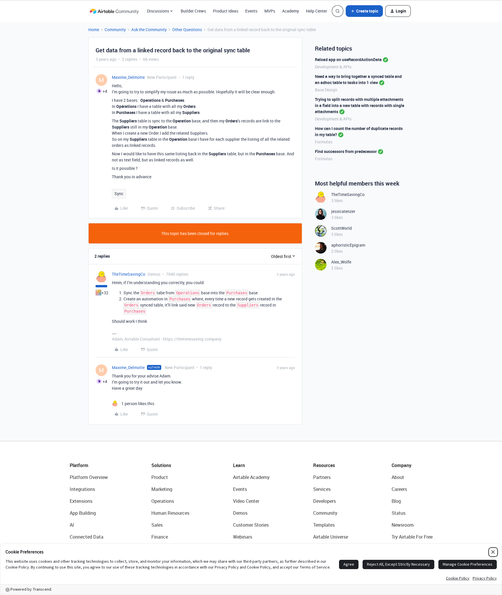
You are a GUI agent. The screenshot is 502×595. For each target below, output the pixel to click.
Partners (322, 477)
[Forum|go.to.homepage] (114, 11)
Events (251, 11)
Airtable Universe (330, 537)
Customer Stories (251, 525)
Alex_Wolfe (341, 262)
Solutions (161, 465)
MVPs (269, 11)
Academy (290, 11)
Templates (324, 525)
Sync (118, 193)
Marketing (161, 489)
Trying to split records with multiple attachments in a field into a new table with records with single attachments (359, 105)
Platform (79, 465)
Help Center (316, 11)
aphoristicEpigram (348, 245)
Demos (240, 513)
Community (115, 29)
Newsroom (403, 525)
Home (93, 29)
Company (401, 465)
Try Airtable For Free (412, 537)
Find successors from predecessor (346, 151)
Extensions (81, 501)
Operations (162, 501)
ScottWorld (341, 228)
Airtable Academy (251, 477)
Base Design (326, 89)
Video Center (246, 501)
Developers (324, 501)
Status (399, 513)
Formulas (323, 142)
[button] (364, 11)
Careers (399, 489)
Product (159, 477)
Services (322, 489)
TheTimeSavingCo (128, 274)
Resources (324, 465)
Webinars (242, 537)
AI (72, 525)
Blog (396, 501)
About (398, 477)
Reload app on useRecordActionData (348, 59)
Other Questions (187, 29)
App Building (83, 513)
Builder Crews (193, 11)
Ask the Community (149, 29)
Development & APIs (333, 67)
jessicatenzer (343, 211)
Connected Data (86, 537)
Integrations (82, 489)
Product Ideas (225, 11)
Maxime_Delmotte (128, 77)
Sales (157, 525)
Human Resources (170, 513)
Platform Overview (89, 477)
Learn (239, 465)
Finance (159, 537)
